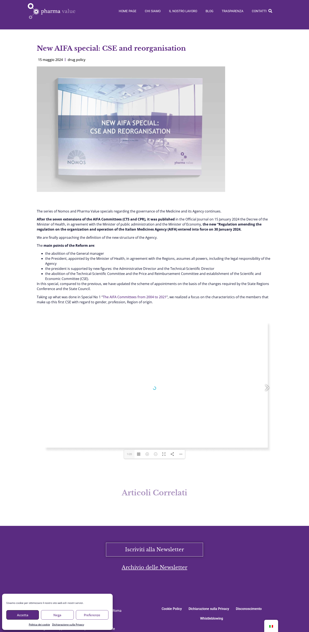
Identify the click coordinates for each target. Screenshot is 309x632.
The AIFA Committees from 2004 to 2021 (134, 297)
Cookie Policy (172, 609)
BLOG (209, 11)
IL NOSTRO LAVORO (183, 11)
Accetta (22, 615)
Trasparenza (232, 11)
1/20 (129, 454)
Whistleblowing (211, 618)
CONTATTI (259, 11)
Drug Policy (76, 59)
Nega (57, 615)
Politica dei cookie (39, 624)
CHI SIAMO (153, 11)
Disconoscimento (249, 609)
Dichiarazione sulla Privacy (68, 624)
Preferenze (92, 615)
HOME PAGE (127, 11)
